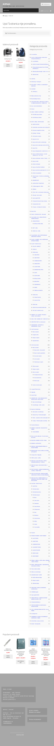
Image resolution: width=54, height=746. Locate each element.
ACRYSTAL (33, 78)
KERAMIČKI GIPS (36, 180)
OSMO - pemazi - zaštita (36, 457)
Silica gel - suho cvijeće (37, 195)
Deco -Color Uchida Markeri (36, 106)
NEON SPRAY (36, 281)
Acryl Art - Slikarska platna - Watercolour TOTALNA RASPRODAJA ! (39, 58)
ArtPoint (6, 4)
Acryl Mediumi (35, 61)
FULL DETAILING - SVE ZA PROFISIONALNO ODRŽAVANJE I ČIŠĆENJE (39, 236)
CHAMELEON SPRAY (38, 260)
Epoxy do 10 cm (36, 139)
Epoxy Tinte (35, 148)
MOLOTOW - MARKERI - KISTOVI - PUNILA (39, 440)
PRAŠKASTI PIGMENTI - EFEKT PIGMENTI (38, 535)
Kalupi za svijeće (36, 369)
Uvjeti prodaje (6, 10)
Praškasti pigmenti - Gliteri (38, 186)
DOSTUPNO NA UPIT (21, 662)
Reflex (35, 521)
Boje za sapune (36, 331)
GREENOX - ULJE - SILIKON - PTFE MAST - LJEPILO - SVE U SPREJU (39, 315)
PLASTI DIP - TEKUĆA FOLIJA (36, 483)
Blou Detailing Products (35, 98)
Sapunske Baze (36, 340)
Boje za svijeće (36, 347)
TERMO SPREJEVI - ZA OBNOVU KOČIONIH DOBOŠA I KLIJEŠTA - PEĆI (39, 598)
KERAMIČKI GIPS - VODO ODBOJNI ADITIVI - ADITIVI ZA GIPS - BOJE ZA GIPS (39, 399)
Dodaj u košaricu (33, 662)
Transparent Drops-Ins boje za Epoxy (40, 201)
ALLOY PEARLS (35, 538)
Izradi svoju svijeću (35, 345)
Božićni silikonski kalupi (37, 577)
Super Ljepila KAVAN (35, 594)
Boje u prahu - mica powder (39, 350)
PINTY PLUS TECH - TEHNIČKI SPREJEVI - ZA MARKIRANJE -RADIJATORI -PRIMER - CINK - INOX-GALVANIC (39, 479)
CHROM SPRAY (37, 263)
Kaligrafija (33, 392)
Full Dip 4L (35, 249)
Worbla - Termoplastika (35, 623)
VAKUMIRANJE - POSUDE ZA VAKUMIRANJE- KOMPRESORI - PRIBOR (39, 617)
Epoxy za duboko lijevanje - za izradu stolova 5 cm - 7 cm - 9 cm (40, 154)
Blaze (35, 497)
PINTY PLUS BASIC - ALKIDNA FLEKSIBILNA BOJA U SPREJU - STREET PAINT (40, 470)
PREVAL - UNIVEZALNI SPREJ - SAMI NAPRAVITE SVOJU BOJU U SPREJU (40, 565)
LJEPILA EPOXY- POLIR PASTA (38, 183)
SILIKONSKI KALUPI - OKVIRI (36, 574)
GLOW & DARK (37, 275)
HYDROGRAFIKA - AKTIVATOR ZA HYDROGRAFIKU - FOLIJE (37, 325)
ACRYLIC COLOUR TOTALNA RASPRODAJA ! (41, 64)
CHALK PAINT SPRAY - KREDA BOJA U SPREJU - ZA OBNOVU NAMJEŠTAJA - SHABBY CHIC (40, 102)
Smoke (35, 524)
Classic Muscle (37, 506)
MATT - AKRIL (35, 228)
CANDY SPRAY (37, 257)
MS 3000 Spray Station (37, 117)
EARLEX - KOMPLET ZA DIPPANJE (37, 112)
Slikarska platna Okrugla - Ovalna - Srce (40, 71)
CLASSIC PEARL (37, 266)
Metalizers (36, 515)
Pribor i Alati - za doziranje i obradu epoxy (41, 192)
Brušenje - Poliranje (36, 133)
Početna (6, 15)
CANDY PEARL (35, 541)
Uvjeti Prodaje (33, 710)
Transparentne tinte (36, 204)
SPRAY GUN (35, 304)
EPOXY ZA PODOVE (36, 164)
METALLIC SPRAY (37, 278)
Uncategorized (34, 613)
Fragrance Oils (35, 334)
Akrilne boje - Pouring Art (36, 81)
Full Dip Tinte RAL (37, 297)
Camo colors (36, 500)
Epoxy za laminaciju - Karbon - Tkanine (40, 158)
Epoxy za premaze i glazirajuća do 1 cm (40, 170)
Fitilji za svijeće (36, 366)
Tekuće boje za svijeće (38, 362)
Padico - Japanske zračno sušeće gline (40, 417)
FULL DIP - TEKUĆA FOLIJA (36, 243)
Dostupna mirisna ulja (38, 374)
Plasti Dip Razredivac (37, 492)
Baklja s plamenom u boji (36, 95)
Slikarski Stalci (35, 74)
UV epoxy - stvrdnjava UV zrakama (39, 207)
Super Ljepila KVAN (36, 198)
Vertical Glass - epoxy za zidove (37, 620)
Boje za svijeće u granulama (39, 353)
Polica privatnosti (35, 719)
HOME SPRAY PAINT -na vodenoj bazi (38, 322)
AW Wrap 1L (35, 91)
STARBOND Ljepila (34, 592)
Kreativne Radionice (35, 425)
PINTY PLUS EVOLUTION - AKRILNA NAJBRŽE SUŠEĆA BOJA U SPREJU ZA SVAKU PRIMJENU (40, 474)
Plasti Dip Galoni (36, 489)
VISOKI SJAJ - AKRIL (36, 231)
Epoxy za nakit (35, 161)
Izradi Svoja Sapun (34, 329)
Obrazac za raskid (34, 712)
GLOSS (35, 272)
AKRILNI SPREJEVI (36, 221)
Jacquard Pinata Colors (35, 389)
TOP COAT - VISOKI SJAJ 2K (38, 310)
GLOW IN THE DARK (36, 550)
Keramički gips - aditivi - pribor (39, 405)
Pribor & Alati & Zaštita (35, 569)
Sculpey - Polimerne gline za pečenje (40, 420)
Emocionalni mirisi (37, 377)
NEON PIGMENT (36, 556)
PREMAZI (34, 189)
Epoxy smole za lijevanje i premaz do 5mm (41, 145)
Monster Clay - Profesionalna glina (39, 414)
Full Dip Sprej (35, 252)
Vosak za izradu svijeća (37, 385)
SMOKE (35, 287)
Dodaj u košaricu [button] (8, 65)
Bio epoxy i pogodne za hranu (38, 130)
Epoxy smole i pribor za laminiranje (39, 142)
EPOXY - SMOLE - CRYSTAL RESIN (37, 121)
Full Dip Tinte (35, 294)
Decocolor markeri (38, 356)
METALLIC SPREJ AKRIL (38, 223)
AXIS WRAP (33, 89)
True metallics (37, 527)
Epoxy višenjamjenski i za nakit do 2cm (40, 151)
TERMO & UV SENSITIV (38, 290)
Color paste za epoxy (37, 136)
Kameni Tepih (33, 395)
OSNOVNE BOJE (37, 284)
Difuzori (32, 109)
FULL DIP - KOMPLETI (36, 246)
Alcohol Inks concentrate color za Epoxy (40, 127)
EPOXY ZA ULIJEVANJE (37, 173)
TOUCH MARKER (36, 431)
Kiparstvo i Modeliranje (35, 409)
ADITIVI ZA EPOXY (36, 124)
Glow (35, 512)
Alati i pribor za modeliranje (38, 411)
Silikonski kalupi (36, 583)
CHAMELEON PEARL (36, 544)
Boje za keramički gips (37, 402)
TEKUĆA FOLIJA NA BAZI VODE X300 (39, 307)
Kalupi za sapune (36, 337)
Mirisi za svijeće (36, 372)
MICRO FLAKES (35, 553)
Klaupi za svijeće (36, 580)
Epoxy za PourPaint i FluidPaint (39, 167)
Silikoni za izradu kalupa (36, 571)
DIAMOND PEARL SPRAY (38, 269)
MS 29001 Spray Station (37, 114)
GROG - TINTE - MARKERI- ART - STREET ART (39, 319)
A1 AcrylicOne (34, 54)
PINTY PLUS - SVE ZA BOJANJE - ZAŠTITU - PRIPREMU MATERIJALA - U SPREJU (39, 461)
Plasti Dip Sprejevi (36, 495)
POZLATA (33, 532)
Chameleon (36, 503)
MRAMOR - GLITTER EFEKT (36, 443)
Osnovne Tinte (37, 300)
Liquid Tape (35, 486)
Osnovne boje (37, 518)
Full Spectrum (37, 509)
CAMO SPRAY (36, 254)
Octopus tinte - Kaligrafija (36, 454)
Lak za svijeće (37, 359)
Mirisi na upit (36, 380)
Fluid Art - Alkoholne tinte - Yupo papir (38, 214)
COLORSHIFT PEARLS (37, 547)
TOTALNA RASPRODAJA (35, 602)
